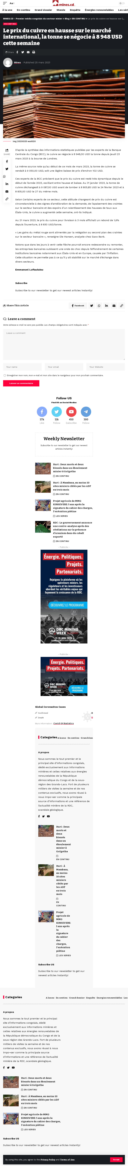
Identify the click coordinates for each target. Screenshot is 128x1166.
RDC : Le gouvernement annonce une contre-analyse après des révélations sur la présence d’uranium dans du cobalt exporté (72, 529)
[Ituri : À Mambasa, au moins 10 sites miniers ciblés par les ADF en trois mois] (43, 487)
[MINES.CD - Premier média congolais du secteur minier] (64, 3)
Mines (17, 62)
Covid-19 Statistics (63, 723)
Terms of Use (67, 1159)
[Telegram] (86, 416)
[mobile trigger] (5, 3)
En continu (73, 738)
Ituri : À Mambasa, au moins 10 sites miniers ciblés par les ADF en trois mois (72, 486)
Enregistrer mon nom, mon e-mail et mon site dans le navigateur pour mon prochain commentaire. (55, 375)
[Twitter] (57, 416)
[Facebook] (42, 416)
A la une (61, 738)
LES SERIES (62, 516)
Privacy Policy (48, 1159)
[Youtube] (71, 416)
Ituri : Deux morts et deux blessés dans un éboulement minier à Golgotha (70, 468)
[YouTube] (48, 816)
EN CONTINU (10, 24)
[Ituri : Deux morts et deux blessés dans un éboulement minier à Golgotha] (43, 468)
